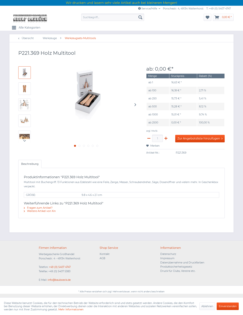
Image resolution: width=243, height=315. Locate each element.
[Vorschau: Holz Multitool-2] (24, 88)
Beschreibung (30, 164)
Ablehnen (207, 306)
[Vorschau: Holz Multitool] (24, 121)
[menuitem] (112, 17)
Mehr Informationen (70, 309)
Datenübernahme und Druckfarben (182, 262)
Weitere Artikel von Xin (41, 211)
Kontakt (105, 254)
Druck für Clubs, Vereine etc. (178, 271)
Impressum (167, 258)
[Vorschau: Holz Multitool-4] (24, 137)
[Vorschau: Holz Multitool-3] (24, 104)
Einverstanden (228, 306)
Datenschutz (168, 254)
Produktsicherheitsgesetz (176, 266)
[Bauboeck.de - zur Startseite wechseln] (30, 18)
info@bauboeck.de (59, 279)
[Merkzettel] (207, 17)
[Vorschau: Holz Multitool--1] (24, 72)
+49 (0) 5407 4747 (60, 267)
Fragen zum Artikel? (39, 207)
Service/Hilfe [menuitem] (149, 8)
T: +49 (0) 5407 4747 (218, 8)
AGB (102, 258)
